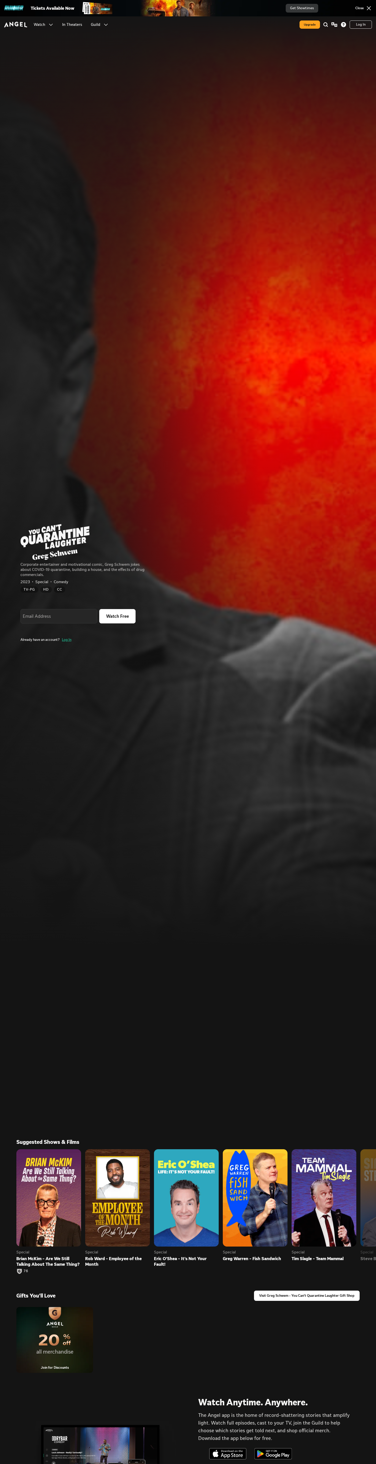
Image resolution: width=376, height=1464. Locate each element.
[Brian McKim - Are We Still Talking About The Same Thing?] (48, 1198)
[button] (50, 24)
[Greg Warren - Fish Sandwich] (255, 1198)
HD (46, 589)
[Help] (343, 25)
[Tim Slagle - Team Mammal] (324, 1198)
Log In (66, 639)
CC (59, 589)
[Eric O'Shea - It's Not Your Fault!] (186, 1198)
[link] (72, 24)
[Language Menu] (334, 25)
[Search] (325, 24)
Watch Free (117, 616)
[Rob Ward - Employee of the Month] (117, 1198)
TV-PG (29, 589)
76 (26, 1271)
